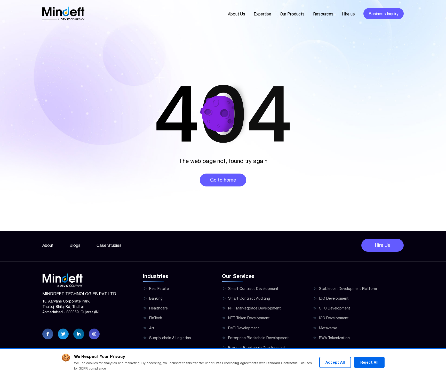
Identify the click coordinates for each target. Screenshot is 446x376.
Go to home (223, 180)
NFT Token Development (249, 318)
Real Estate (159, 289)
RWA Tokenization (334, 338)
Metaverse (328, 328)
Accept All (335, 362)
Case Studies (109, 245)
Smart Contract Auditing (249, 298)
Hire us (348, 14)
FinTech (155, 318)
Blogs (75, 245)
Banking (156, 298)
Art (151, 328)
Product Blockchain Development (256, 348)
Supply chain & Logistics (170, 338)
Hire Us (382, 245)
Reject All (369, 362)
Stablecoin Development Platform (348, 289)
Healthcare (158, 308)
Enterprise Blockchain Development (258, 338)
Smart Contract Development (253, 289)
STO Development (334, 308)
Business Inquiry (384, 13)
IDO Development (334, 298)
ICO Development (334, 318)
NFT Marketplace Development (254, 308)
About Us (236, 14)
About (47, 245)
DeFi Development (243, 328)
